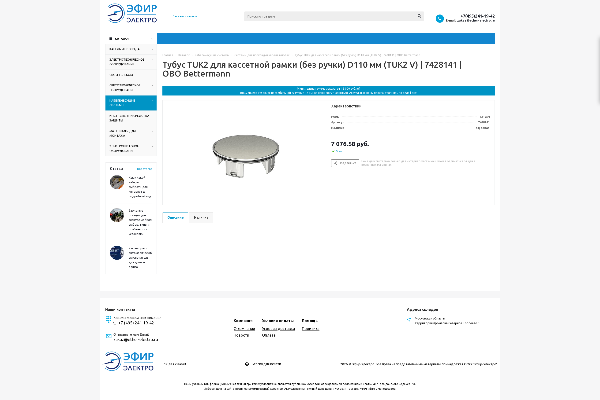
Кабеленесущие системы (122, 103)
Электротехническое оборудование (126, 62)
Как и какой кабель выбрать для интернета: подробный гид (140, 187)
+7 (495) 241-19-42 (136, 322)
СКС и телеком (121, 74)
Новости (241, 335)
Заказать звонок (185, 16)
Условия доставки (278, 329)
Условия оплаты (278, 321)
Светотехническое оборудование (124, 88)
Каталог (122, 38)
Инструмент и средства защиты (129, 118)
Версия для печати (266, 364)
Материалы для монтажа (122, 133)
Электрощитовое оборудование (124, 148)
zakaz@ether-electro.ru (476, 20)
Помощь (310, 321)
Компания (243, 321)
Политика (310, 329)
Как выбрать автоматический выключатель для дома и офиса (141, 257)
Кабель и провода (124, 49)
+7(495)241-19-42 (478, 16)
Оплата (269, 335)
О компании (244, 329)
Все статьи (144, 168)
